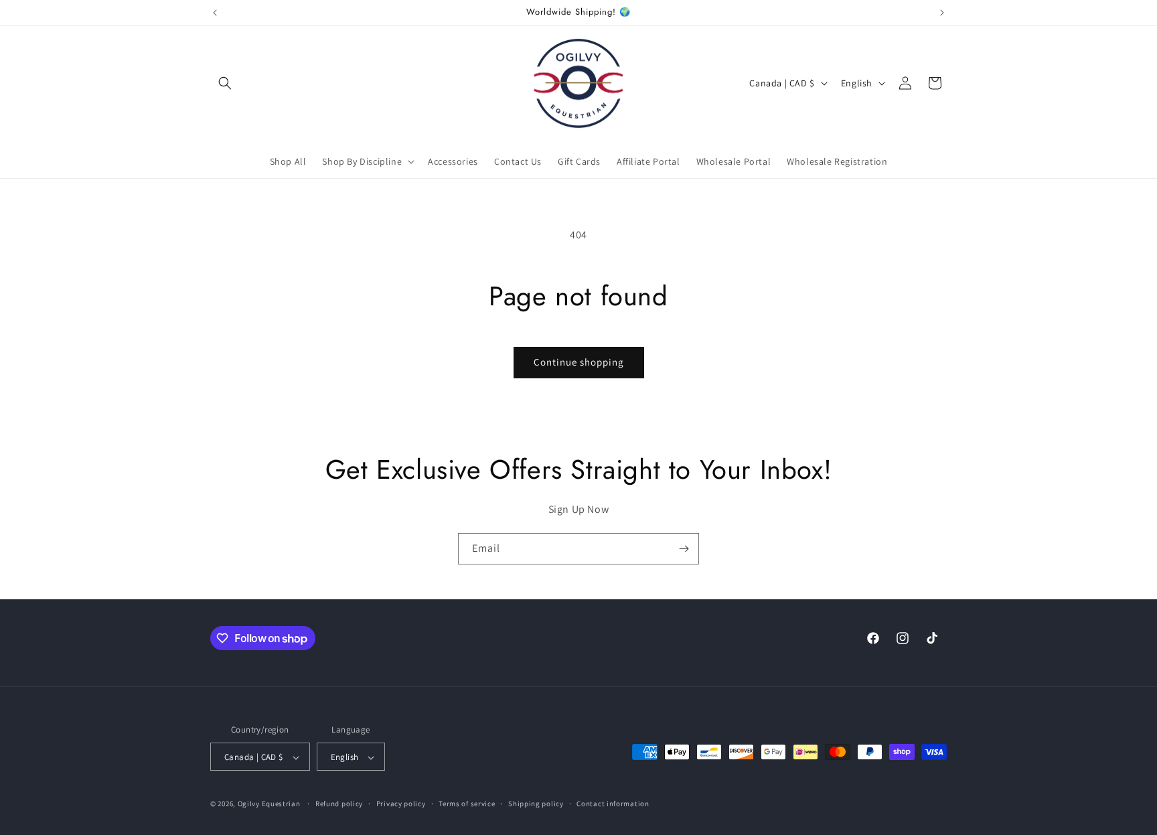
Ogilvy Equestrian (269, 804)
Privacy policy (401, 803)
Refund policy (339, 803)
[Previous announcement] (215, 12)
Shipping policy (536, 803)
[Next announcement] (942, 12)
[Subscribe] (683, 548)
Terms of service (467, 803)
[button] (225, 83)
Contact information (612, 803)
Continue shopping (579, 362)
